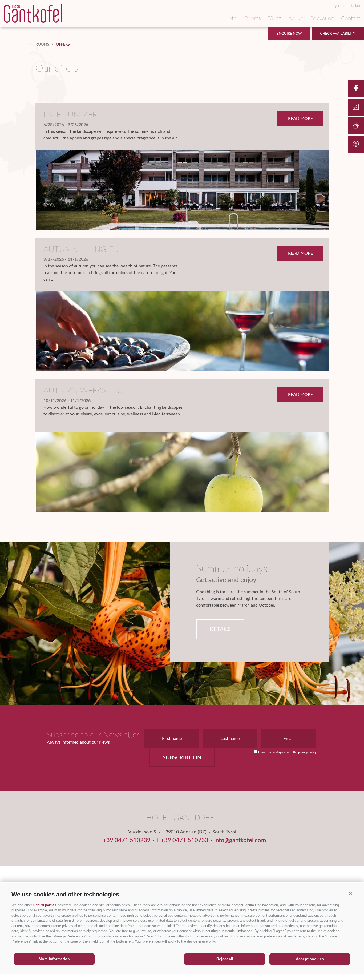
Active (295, 18)
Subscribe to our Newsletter (93, 735)
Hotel (231, 18)
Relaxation (322, 18)
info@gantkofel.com (240, 840)
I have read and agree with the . (287, 752)
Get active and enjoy (226, 580)
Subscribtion (182, 757)
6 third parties (44, 905)
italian (355, 6)
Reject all (224, 959)
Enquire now (289, 33)
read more (300, 119)
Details (220, 629)
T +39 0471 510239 (124, 840)
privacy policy (307, 752)
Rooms (253, 18)
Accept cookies (310, 959)
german (340, 6)
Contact (350, 18)
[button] (350, 893)
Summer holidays (231, 569)
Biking (274, 18)
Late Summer (70, 115)
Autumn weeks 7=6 (82, 391)
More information (54, 959)
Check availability (337, 33)
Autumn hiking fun (84, 250)
